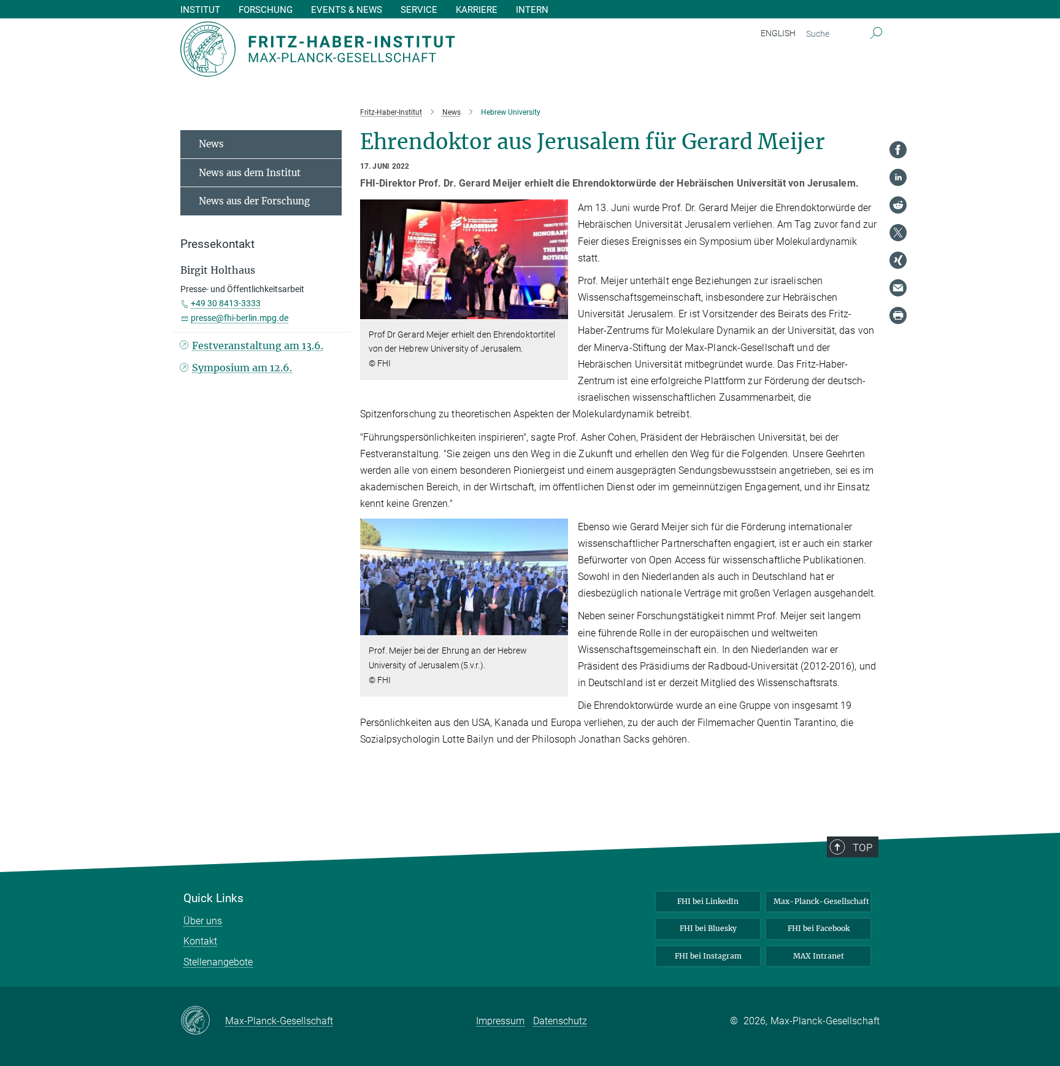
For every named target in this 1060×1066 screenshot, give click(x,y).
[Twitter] (898, 232)
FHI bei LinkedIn (708, 901)
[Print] (898, 315)
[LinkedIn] (898, 177)
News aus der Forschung (254, 201)
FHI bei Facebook (819, 928)
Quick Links (213, 898)
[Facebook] (898, 150)
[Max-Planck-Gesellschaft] (202, 1021)
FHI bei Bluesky (708, 928)
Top (862, 847)
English (778, 33)
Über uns (202, 921)
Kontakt (200, 941)
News (211, 144)
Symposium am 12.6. (242, 367)
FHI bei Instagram (708, 955)
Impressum (500, 1021)
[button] (557, 310)
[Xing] (898, 260)
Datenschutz (560, 1021)
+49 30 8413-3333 (226, 303)
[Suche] (876, 33)
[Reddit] (898, 205)
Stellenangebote (218, 962)
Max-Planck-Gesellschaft (821, 901)
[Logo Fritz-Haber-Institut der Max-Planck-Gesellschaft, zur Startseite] (410, 49)
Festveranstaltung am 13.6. (257, 345)
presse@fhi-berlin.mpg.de (239, 318)
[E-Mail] (898, 288)
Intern (532, 10)
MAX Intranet (818, 955)
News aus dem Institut (250, 173)
